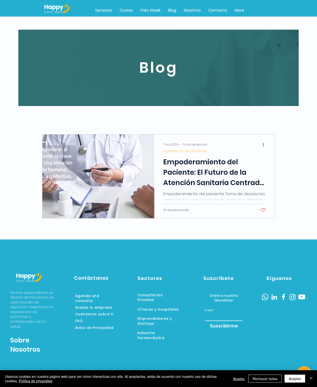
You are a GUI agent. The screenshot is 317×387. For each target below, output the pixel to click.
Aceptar (295, 378)
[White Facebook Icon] (283, 297)
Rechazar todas (265, 378)
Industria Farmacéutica (151, 335)
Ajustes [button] (238, 378)
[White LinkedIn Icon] (274, 297)
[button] (150, 10)
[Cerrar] (311, 378)
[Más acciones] (265, 145)
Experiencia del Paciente (185, 151)
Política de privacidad (35, 380)
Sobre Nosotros (25, 345)
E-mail (208, 309)
